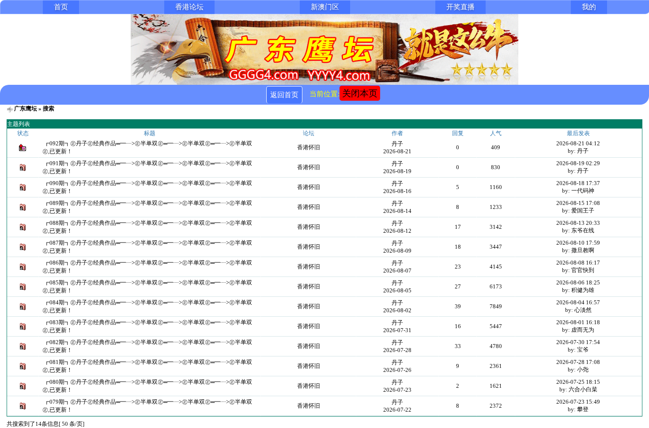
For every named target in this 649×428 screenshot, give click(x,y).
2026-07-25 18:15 (578, 382)
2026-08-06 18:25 (578, 282)
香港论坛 (189, 7)
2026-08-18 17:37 (578, 183)
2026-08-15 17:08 (578, 203)
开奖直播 (460, 7)
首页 (61, 7)
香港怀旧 (308, 147)
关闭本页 (359, 93)
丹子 (397, 143)
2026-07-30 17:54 (578, 342)
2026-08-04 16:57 (578, 302)
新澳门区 (325, 7)
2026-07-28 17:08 (578, 362)
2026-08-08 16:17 (578, 262)
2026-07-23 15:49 (578, 401)
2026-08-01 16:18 (578, 322)
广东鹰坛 (25, 108)
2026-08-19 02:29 (578, 163)
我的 (589, 7)
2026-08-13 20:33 (578, 223)
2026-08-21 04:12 (578, 143)
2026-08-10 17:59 (578, 242)
